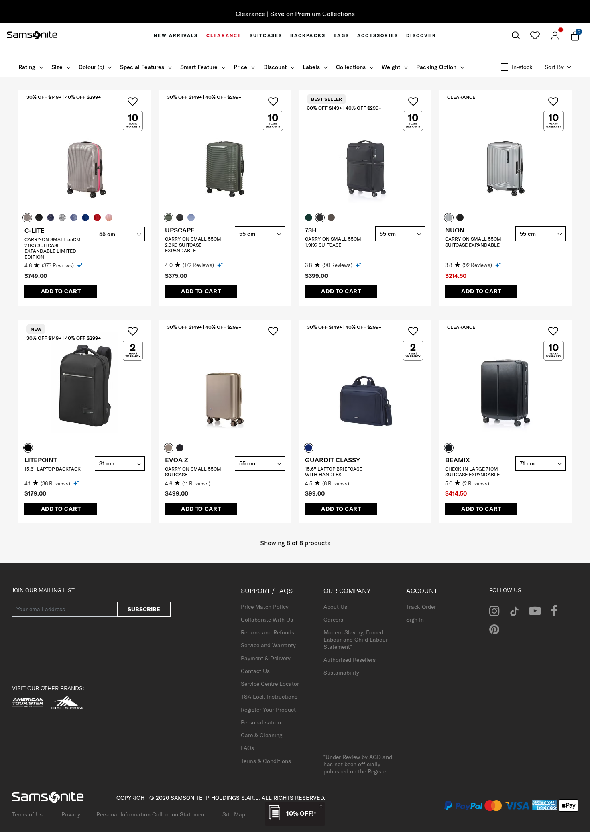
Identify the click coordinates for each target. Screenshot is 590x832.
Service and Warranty (268, 645)
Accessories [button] (377, 35)
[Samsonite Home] (32, 35)
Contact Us (255, 671)
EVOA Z (176, 460)
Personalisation (261, 722)
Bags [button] (341, 35)
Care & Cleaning (261, 735)
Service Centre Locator (270, 683)
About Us (335, 606)
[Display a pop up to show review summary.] (80, 265)
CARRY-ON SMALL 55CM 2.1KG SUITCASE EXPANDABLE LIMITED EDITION (52, 247)
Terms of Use (28, 814)
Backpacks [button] (308, 35)
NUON (454, 230)
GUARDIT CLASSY (332, 460)
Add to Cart (61, 291)
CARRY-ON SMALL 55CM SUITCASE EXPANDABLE (473, 241)
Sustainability (341, 672)
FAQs (247, 748)
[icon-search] (516, 36)
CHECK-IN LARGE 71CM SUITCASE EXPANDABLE (472, 471)
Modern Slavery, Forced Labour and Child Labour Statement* (355, 640)
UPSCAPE (180, 230)
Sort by (554, 67)
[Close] (321, 806)
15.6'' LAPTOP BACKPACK (52, 469)
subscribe (144, 609)
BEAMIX (457, 460)
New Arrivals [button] (176, 35)
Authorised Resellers (349, 659)
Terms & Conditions (266, 761)
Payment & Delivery (266, 658)
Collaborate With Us (267, 619)
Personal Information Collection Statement (151, 814)
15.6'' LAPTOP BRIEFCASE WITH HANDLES (333, 471)
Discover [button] (421, 35)
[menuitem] (176, 35)
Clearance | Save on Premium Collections (295, 14)
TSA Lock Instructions (269, 696)
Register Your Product (268, 709)
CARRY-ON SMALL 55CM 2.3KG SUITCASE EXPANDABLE (193, 244)
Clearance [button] (224, 35)
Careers (333, 619)
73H (311, 230)
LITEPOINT (40, 460)
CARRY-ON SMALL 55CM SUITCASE (193, 471)
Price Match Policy (265, 606)
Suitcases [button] (266, 35)
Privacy (70, 814)
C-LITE (34, 230)
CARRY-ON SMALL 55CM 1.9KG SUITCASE (333, 241)
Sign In (415, 619)
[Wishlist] (535, 35)
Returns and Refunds (267, 632)
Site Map (233, 814)
